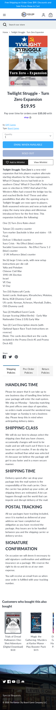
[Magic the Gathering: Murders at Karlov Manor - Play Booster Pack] (36, 623)
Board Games (13, 128)
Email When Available (28, 144)
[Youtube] (13, 681)
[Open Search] (4, 24)
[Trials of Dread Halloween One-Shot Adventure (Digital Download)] (13, 623)
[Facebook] (9, 681)
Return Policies (45, 370)
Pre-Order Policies (28, 370)
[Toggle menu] (4, 15)
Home (5, 32)
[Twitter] (4, 681)
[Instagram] (18, 681)
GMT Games (10, 125)
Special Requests (12, 695)
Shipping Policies (11, 370)
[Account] (43, 14)
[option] (28, 61)
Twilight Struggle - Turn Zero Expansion (27, 32)
